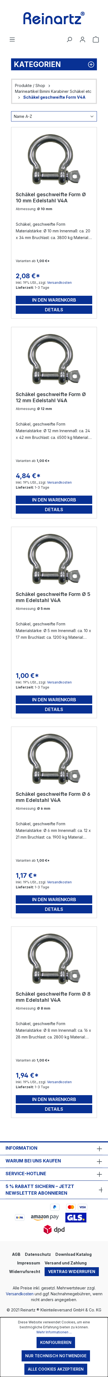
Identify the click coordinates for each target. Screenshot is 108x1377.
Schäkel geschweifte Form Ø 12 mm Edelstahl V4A (51, 397)
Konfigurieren (55, 1342)
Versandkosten (59, 282)
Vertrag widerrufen (71, 1271)
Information (21, 1148)
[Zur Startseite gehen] (54, 18)
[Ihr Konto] (82, 39)
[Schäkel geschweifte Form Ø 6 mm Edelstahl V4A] (54, 759)
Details (54, 309)
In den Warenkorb (54, 300)
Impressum (28, 1263)
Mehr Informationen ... (54, 1332)
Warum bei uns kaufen (33, 1161)
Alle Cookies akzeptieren (56, 1369)
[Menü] (12, 39)
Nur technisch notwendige (55, 1355)
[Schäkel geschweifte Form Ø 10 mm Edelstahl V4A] (54, 159)
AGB (16, 1254)
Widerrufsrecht (24, 1271)
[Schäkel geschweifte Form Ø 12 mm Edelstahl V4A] (54, 359)
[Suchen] (69, 39)
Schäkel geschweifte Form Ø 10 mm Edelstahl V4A (51, 197)
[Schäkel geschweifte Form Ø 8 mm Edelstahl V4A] (54, 959)
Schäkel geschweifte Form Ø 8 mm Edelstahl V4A (53, 997)
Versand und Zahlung (66, 1263)
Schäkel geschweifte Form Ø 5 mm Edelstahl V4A (53, 597)
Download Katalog (73, 1254)
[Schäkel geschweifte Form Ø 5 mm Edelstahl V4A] (54, 559)
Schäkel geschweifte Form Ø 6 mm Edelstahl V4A (53, 797)
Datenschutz (38, 1254)
